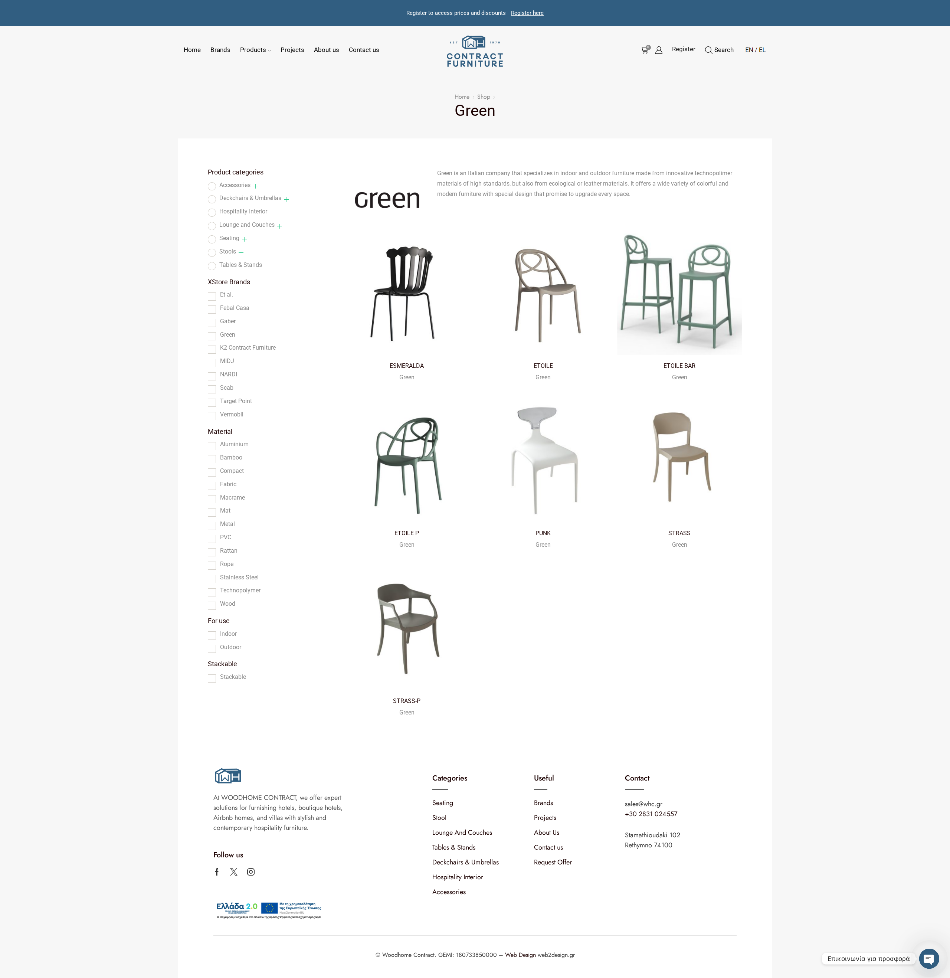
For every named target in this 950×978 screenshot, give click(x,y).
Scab (226, 387)
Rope (226, 563)
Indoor (228, 633)
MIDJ (227, 360)
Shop (483, 97)
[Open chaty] (929, 959)
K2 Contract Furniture (248, 347)
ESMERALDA (407, 365)
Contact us (364, 49)
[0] (643, 50)
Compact (232, 470)
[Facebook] (216, 872)
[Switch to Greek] (760, 48)
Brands (220, 49)
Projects (292, 49)
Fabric (228, 484)
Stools (227, 251)
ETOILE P (406, 533)
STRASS (679, 533)
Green (407, 377)
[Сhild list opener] (255, 186)
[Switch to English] (749, 48)
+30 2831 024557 (651, 814)
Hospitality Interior (243, 211)
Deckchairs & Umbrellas (250, 198)
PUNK (543, 533)
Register (683, 49)
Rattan (229, 550)
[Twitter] (234, 872)
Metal (227, 523)
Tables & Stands (240, 264)
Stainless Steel (239, 577)
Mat (225, 510)
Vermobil (231, 414)
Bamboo (231, 457)
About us (326, 49)
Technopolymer (240, 590)
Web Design (521, 955)
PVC (225, 537)
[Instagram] (251, 872)
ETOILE (543, 365)
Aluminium (234, 444)
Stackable (233, 676)
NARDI (228, 374)
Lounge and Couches (247, 224)
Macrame (232, 497)
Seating (229, 238)
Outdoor (230, 647)
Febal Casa (234, 307)
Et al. (226, 294)
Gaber (228, 321)
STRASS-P (406, 700)
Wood (227, 603)
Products (253, 49)
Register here (527, 13)
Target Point (236, 401)
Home (192, 49)
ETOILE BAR (679, 365)
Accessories (234, 185)
